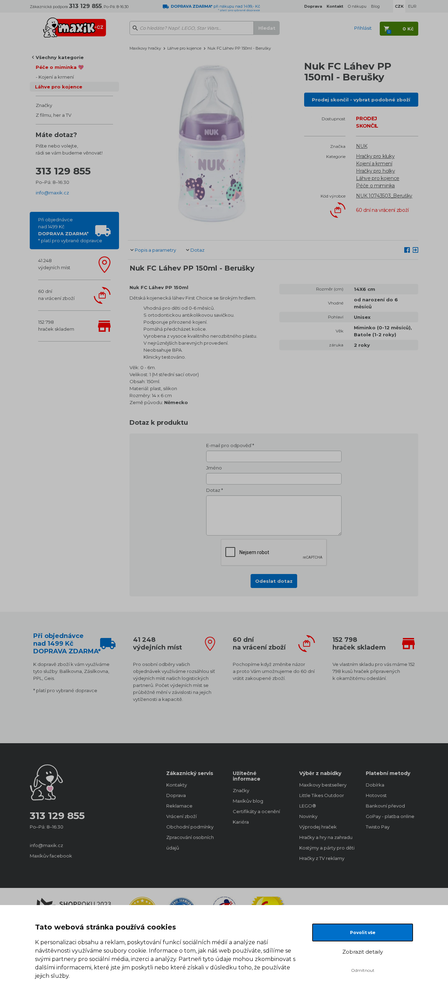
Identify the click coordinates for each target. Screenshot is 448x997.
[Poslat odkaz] (415, 249)
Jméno (214, 468)
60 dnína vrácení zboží (56, 294)
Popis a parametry (155, 250)
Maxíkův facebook (51, 856)
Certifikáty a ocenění (256, 811)
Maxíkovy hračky (145, 48)
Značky (44, 105)
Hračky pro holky (375, 171)
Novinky (308, 816)
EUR (412, 6)
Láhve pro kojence (58, 86)
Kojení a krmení (56, 77)
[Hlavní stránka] (74, 24)
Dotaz (197, 250)
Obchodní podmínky (190, 827)
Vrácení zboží (181, 816)
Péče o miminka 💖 (60, 67)
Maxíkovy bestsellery (322, 785)
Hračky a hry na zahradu (325, 837)
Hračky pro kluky (375, 156)
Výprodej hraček (318, 827)
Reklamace (179, 806)
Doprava (176, 795)
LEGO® (307, 806)
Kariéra (241, 822)
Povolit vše (363, 932)
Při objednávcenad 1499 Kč (70, 230)
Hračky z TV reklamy (321, 858)
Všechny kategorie (60, 57)
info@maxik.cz (52, 192)
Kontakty (176, 785)
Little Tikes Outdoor (321, 795)
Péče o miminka (375, 185)
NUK (361, 146)
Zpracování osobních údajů (190, 842)
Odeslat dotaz (274, 581)
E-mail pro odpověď (228, 445)
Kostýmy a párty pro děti (325, 848)
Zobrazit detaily (362, 951)
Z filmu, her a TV (53, 115)
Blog (375, 6)
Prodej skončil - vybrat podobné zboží (361, 99)
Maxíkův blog (248, 801)
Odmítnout (362, 970)
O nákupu (357, 6)
